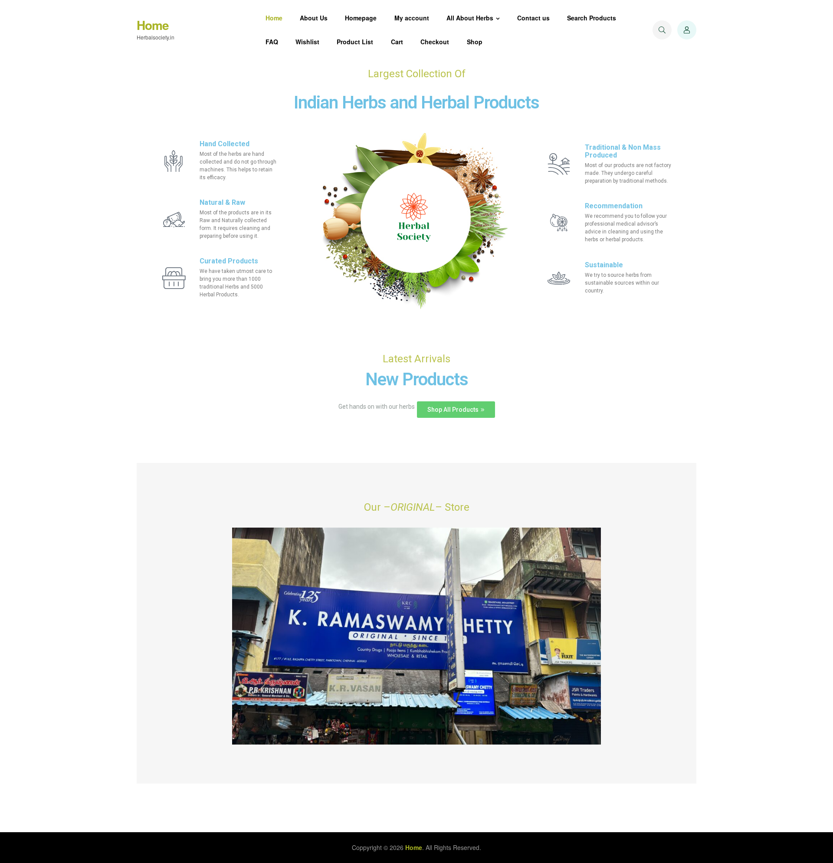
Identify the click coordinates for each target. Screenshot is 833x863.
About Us (314, 17)
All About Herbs (469, 17)
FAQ (272, 41)
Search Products (591, 17)
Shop (474, 41)
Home (153, 25)
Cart (397, 41)
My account (411, 17)
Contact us (533, 17)
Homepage (361, 17)
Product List (355, 41)
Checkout (434, 41)
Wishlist (307, 41)
